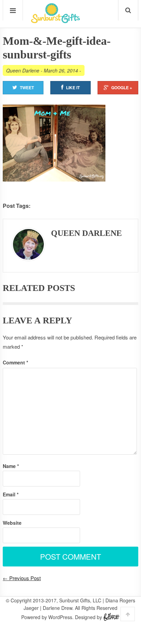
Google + (121, 87)
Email (10, 494)
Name (11, 466)
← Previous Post (22, 578)
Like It (73, 87)
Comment (15, 362)
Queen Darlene (22, 70)
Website (12, 522)
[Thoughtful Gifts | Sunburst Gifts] (55, 20)
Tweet (27, 87)
